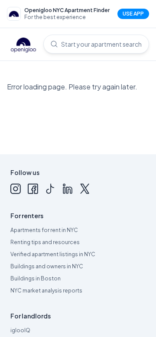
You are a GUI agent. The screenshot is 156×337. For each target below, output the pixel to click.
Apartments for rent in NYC (44, 230)
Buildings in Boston (35, 278)
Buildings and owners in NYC (46, 266)
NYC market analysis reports (46, 290)
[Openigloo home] (23, 46)
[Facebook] (33, 189)
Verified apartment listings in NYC (52, 254)
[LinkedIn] (67, 189)
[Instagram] (15, 189)
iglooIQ (20, 330)
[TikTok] (50, 189)
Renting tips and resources (45, 242)
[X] (85, 189)
